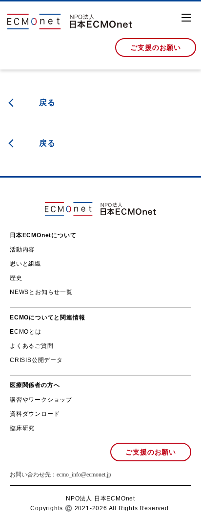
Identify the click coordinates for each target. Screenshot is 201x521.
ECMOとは (25, 331)
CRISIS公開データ (36, 360)
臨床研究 (22, 428)
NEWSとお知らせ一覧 (41, 292)
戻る (47, 102)
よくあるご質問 (32, 345)
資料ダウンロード (35, 413)
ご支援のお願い (155, 47)
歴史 (16, 277)
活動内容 (22, 249)
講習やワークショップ (41, 399)
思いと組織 (25, 263)
